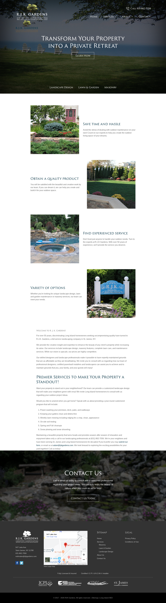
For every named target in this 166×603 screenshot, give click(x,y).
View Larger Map (49, 566)
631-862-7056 (21, 553)
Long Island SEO (106, 598)
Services (108, 16)
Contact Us (101, 558)
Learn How (83, 55)
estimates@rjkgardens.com (26, 556)
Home (93, 16)
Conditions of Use (132, 542)
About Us (100, 555)
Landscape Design (61, 87)
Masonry (110, 87)
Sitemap (95, 598)
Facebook (17, 563)
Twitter (21, 563)
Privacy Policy (130, 538)
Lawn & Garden (88, 87)
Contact (145, 16)
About (126, 16)
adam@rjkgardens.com (63, 445)
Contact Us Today (83, 498)
